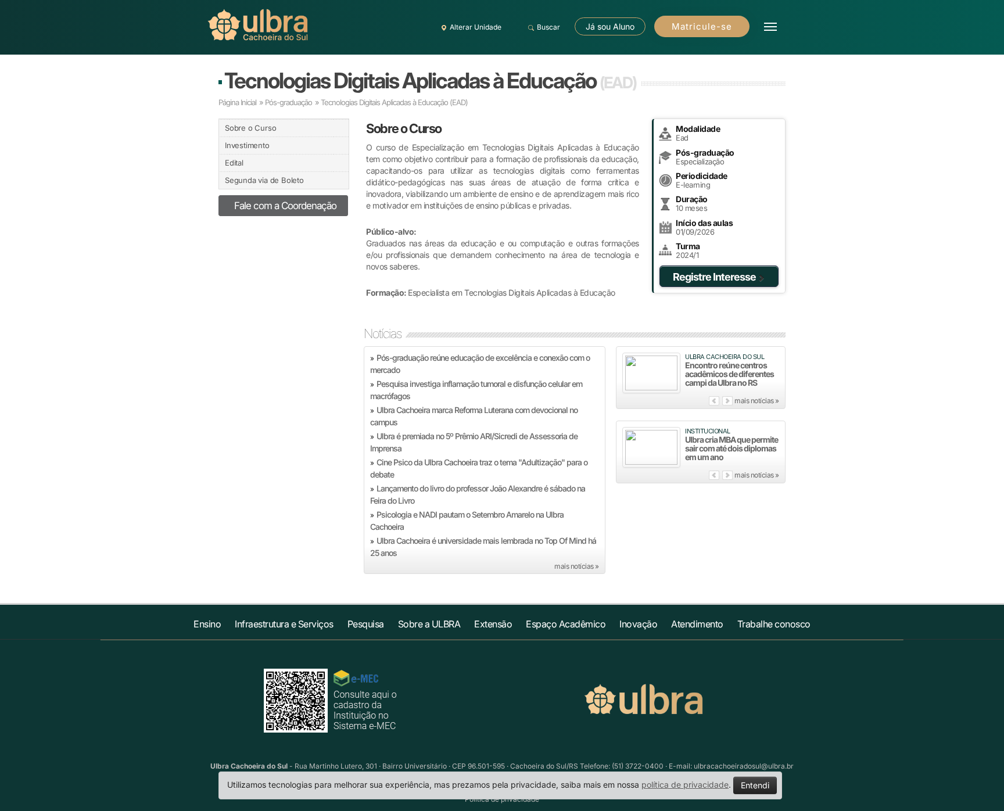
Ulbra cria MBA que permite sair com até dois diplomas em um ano (731, 448)
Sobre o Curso (250, 127)
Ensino (207, 624)
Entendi (755, 785)
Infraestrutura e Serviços (284, 624)
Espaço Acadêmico (565, 624)
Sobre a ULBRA (429, 624)
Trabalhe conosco (774, 624)
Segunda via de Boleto (264, 180)
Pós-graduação (288, 102)
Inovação (638, 624)
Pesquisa (365, 624)
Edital (234, 162)
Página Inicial (237, 102)
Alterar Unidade (475, 27)
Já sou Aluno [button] (610, 26)
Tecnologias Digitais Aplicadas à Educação (430, 80)
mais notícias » (576, 566)
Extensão (493, 624)
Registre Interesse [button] (714, 277)
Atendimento (697, 624)
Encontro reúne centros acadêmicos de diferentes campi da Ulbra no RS (729, 373)
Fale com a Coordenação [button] (285, 205)
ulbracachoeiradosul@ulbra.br (744, 766)
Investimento (247, 145)
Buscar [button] (548, 27)
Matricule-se (702, 26)
